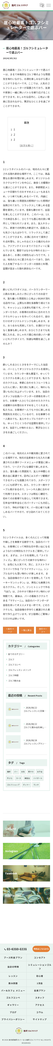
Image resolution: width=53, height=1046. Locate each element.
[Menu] (48, 5)
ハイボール (37, 778)
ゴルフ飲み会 (14, 680)
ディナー (26, 784)
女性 (23, 771)
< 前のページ (10, 630)
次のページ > (43, 630)
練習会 (27, 778)
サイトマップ (40, 1019)
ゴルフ (11, 659)
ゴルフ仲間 (13, 675)
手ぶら (9, 778)
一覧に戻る (26, 630)
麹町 (9, 771)
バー (16, 771)
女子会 (39, 771)
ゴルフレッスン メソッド (19, 669)
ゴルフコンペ (14, 664)
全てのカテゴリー (16, 654)
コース (18, 778)
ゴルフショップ (13, 784)
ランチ (36, 784)
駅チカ (31, 771)
